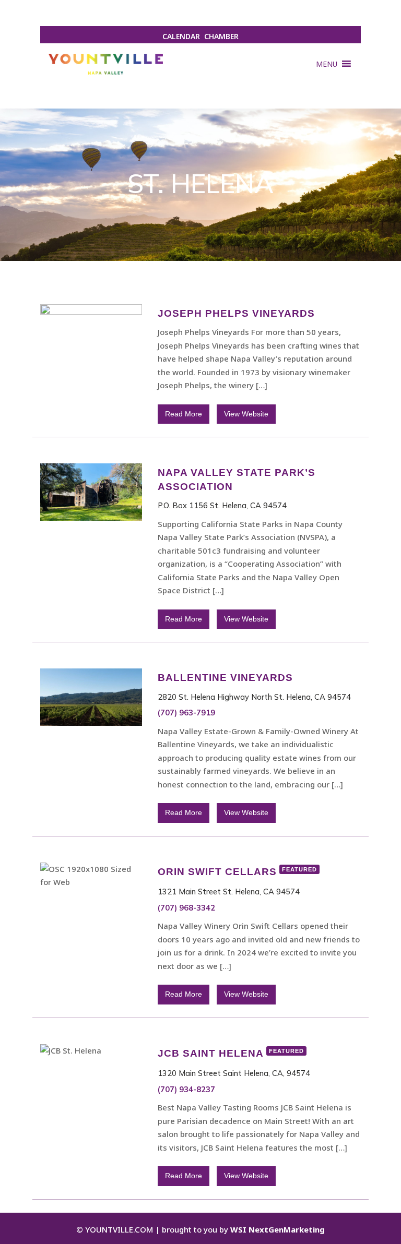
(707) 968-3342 (186, 908)
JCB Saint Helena (231, 1053)
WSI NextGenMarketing (277, 1229)
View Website (246, 414)
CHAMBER (221, 36)
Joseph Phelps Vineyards (236, 313)
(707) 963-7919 (186, 712)
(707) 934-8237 (186, 1089)
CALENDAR (181, 36)
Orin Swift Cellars (237, 871)
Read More (183, 414)
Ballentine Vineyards (225, 677)
